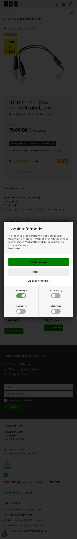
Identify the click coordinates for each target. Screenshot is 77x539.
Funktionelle (21, 306)
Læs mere (14, 248)
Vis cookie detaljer (38, 280)
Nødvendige (21, 290)
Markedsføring (55, 290)
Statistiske (56, 306)
